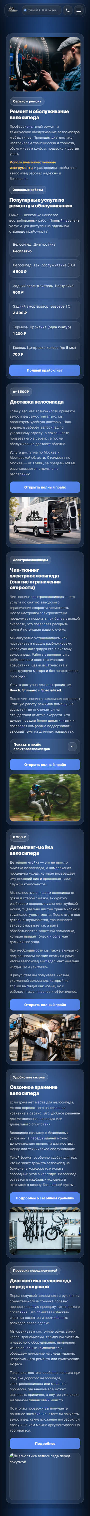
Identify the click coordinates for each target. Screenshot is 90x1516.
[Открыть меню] (79, 10)
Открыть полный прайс (45, 487)
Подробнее (45, 1443)
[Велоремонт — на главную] (13, 10)
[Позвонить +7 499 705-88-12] (67, 10)
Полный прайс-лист (45, 370)
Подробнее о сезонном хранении (45, 1198)
